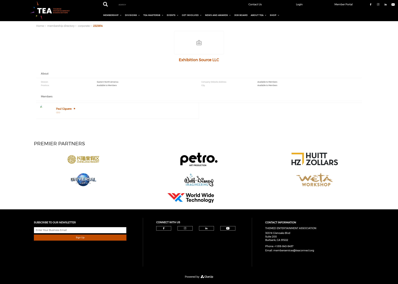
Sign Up (80, 237)
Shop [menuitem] (273, 15)
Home (40, 25)
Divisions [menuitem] (131, 15)
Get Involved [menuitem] (190, 15)
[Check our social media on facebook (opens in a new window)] (164, 228)
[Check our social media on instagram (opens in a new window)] (185, 228)
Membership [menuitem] (111, 15)
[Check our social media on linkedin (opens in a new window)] (206, 228)
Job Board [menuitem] (241, 15)
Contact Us (255, 4)
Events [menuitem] (171, 15)
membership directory (60, 25)
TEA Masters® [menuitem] (151, 15)
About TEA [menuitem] (257, 15)
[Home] (49, 10)
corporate (84, 25)
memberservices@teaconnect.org (293, 250)
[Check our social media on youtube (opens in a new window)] (227, 228)
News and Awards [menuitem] (216, 15)
